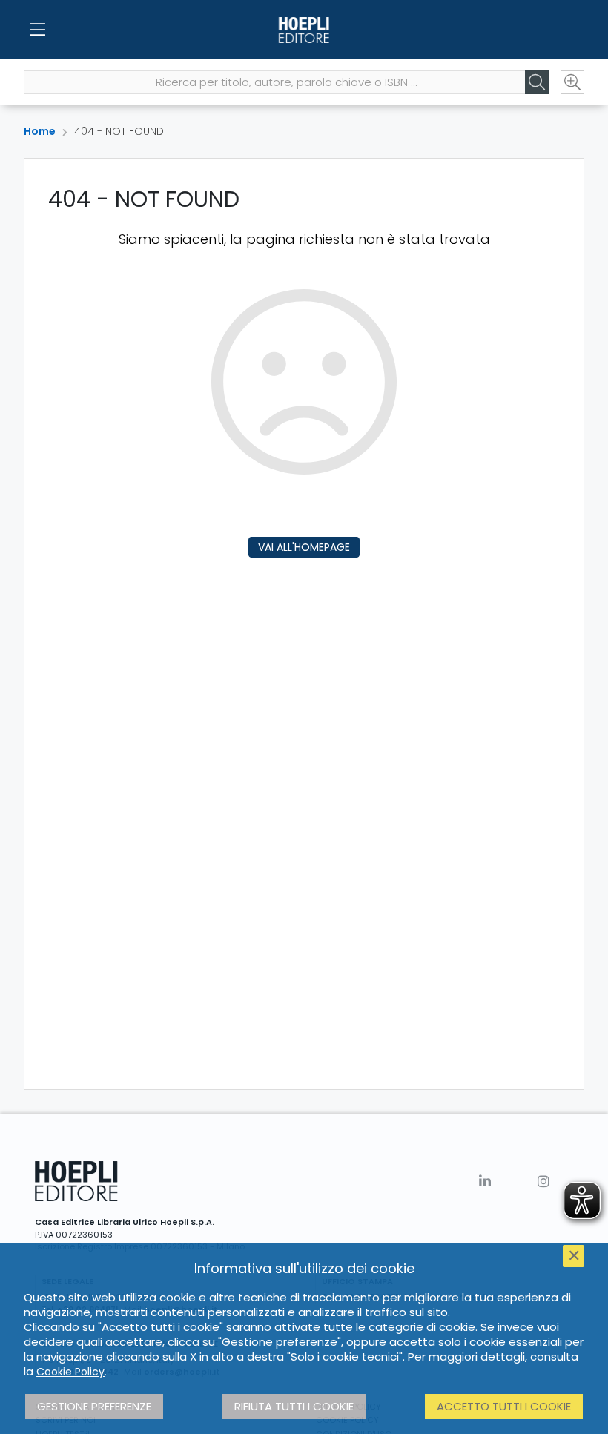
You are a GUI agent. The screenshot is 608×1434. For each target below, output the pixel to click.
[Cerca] (537, 82)
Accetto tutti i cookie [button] (504, 1406)
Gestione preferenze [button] (94, 1406)
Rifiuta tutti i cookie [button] (294, 1406)
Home (40, 131)
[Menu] (37, 29)
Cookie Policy (70, 1371)
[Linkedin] (485, 1181)
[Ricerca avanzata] (572, 82)
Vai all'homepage (304, 547)
